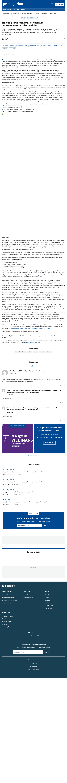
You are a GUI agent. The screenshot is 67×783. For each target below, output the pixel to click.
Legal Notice (33, 666)
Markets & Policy (7, 13)
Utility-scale (12, 48)
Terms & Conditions (33, 660)
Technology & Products (19, 13)
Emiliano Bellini (7, 485)
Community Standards (8, 627)
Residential (5, 48)
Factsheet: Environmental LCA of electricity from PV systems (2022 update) (31, 328)
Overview (47, 595)
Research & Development (49, 13)
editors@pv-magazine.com (32, 342)
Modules (56, 45)
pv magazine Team (7, 621)
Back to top (59, 586)
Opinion (62, 45)
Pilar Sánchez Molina (8, 475)
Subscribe (26, 595)
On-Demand (48, 603)
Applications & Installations (34, 13)
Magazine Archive (28, 598)
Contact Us (5, 624)
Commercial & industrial (46, 45)
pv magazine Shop (7, 616)
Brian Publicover (7, 505)
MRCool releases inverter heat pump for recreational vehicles (23, 482)
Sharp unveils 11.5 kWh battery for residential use (19, 492)
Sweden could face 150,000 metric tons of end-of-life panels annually (25, 502)
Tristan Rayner (6, 495)
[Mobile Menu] (52, 4)
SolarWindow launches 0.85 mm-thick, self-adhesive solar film (23, 472)
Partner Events (49, 606)
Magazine (17, 10)
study (39, 277)
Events (23, 10)
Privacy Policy (33, 663)
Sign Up (46, 525)
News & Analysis (8, 10)
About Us (4, 619)
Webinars (47, 600)
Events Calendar (49, 608)
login (32, 366)
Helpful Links (6, 613)
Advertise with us (33, 633)
